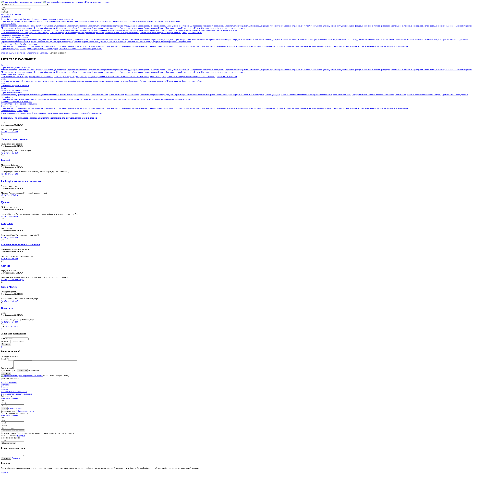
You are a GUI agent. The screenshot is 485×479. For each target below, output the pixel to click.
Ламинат (118, 30)
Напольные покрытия (149, 39)
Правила (35, 19)
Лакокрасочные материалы (131, 28)
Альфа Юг (7, 223)
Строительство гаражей (77, 26)
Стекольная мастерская (205, 39)
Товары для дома (166, 39)
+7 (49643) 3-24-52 (9, 174)
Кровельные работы (141, 26)
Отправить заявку (8, 23)
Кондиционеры (242, 46)
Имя (3, 339)
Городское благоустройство (179, 42)
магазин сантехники (99, 39)
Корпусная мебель (241, 39)
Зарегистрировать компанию (19, 394)
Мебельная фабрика (224, 39)
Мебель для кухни (272, 39)
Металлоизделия (132, 39)
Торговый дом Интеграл (14, 139)
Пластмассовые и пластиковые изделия (377, 39)
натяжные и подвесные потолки (15, 35)
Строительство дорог (10, 48)
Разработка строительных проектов (121, 21)
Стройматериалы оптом (184, 39)
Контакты (27, 19)
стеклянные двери (57, 39)
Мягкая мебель (426, 39)
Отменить (16, 458)
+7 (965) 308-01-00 (9, 216)
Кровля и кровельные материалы (457, 26)
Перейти (4, 472)
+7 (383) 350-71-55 (9, 301)
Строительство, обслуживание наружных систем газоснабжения (133, 46)
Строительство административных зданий (55, 42)
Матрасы (437, 39)
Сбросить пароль (8, 443)
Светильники (400, 39)
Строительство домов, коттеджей (15, 21)
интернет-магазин (116, 39)
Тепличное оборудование (45, 28)
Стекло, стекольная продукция (153, 33)
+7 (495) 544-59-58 (9, 132)
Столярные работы (106, 30)
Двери (69, 21)
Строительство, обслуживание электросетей (180, 46)
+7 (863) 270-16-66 (9, 237)
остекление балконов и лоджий (14, 30)
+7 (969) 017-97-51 (9, 195)
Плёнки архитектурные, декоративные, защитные (75, 30)
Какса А (5, 160)
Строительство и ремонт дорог (167, 21)
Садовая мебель (84, 28)
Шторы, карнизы (173, 33)
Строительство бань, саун (29, 26)
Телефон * (5, 341)
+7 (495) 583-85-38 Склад (12, 280)
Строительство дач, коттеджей (53, 26)
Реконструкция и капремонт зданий (89, 42)
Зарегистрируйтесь (26, 411)
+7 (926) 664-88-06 (9, 258)
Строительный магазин (322, 39)
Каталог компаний (14, 19)
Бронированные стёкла (192, 33)
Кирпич (161, 28)
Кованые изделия (256, 39)
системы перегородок (380, 26)
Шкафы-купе (71, 39)
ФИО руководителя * (10, 356)
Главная (4, 53)
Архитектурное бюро (10, 44)
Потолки (62, 21)
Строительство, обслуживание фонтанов (217, 46)
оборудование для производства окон (88, 33)
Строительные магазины (83, 21)
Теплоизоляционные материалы (105, 28)
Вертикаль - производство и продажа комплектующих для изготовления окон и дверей (49, 117)
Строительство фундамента (237, 26)
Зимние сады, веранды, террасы (263, 26)
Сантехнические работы (66, 28)
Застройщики (100, 21)
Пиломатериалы (151, 28)
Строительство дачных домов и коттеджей (327, 26)
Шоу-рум (356, 39)
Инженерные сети (145, 21)
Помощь (43, 19)
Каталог (4, 65)
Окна (55, 21)
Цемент (197, 28)
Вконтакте (5, 398)
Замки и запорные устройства (163, 30)
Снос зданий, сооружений (178, 26)
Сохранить (6, 458)
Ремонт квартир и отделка (41, 21)
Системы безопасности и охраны (370, 46)
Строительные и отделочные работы (293, 26)
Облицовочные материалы (203, 30)
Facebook (14, 398)
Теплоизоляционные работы (92, 46)
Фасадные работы (158, 26)
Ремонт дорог (26, 48)
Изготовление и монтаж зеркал (135, 30)
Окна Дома (7, 308)
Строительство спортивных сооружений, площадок (110, 26)
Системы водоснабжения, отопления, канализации (223, 28)
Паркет (188, 30)
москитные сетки (8, 39)
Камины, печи (187, 28)
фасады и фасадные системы (358, 26)
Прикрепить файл (9, 370)
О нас (3, 19)
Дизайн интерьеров (28, 44)
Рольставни (134, 33)
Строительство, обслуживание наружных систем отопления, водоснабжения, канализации (40, 46)
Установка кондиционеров (295, 46)
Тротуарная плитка (158, 42)
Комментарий (7, 368)
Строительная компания (115, 42)
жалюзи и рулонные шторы (117, 33)
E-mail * (4, 359)
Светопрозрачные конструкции (35, 33)
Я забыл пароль (14, 408)
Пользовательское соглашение (61, 19)
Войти (4, 14)
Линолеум (180, 30)
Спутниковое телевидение (396, 46)
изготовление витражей (11, 33)
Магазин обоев (413, 39)
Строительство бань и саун (138, 42)
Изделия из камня (173, 28)
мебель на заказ (83, 39)
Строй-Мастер (9, 287)
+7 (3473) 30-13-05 (9, 153)
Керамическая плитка (342, 39)
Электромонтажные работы (344, 46)
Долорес (5, 202)
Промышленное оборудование (455, 39)
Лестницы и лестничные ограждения (407, 26)
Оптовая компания (303, 39)
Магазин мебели (288, 39)
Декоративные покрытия (226, 30)
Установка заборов (9, 26)
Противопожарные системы (319, 46)
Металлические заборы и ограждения (17, 28)
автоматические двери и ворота (14, 37)
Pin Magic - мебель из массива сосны (21, 181)
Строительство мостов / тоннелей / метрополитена (80, 48)
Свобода (5, 265)
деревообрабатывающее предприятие (32, 39)
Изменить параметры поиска (97, 2)
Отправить (6, 344)
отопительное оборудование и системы (266, 46)
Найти (4, 12)
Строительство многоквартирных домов (18, 42)
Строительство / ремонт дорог (45, 48)
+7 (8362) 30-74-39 (9, 322)
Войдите (21, 435)
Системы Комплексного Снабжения (20, 244)
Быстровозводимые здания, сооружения (207, 26)
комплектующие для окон (61, 33)
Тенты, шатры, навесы (433, 26)
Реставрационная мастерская (41, 30)
